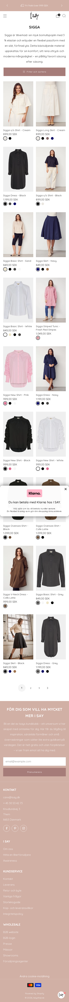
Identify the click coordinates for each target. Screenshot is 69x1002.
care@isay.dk (11, 797)
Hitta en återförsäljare (17, 854)
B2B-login (9, 938)
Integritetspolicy (13, 914)
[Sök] (64, 16)
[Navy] (53, 139)
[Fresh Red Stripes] (38, 338)
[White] (20, 270)
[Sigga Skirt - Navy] (51, 234)
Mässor (8, 949)
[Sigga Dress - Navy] (51, 368)
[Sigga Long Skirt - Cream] (51, 103)
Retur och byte (12, 890)
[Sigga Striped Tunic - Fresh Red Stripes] (51, 300)
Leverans (9, 884)
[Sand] (6, 270)
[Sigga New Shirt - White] (51, 434)
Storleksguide (11, 902)
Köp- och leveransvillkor (18, 908)
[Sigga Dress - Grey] (51, 636)
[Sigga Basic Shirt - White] (18, 300)
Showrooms (10, 955)
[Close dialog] (66, 489)
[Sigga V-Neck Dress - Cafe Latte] (18, 568)
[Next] (62, 5)
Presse (7, 943)
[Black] (10, 139)
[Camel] (48, 270)
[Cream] (6, 139)
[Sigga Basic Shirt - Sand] (18, 234)
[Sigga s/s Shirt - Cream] (18, 103)
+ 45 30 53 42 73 (13, 803)
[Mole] (48, 139)
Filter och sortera (36, 71)
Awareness (10, 860)
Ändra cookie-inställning (34, 976)
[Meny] (5, 16)
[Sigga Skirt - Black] (18, 636)
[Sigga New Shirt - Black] (18, 434)
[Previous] (7, 5)
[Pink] (6, 404)
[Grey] (10, 204)
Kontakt (8, 879)
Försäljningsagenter (15, 961)
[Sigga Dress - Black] (18, 169)
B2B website (10, 932)
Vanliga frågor (12, 896)
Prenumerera (34, 772)
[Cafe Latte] (10, 538)
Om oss (8, 849)
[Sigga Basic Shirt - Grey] (51, 568)
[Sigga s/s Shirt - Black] (51, 169)
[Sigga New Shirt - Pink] (18, 368)
